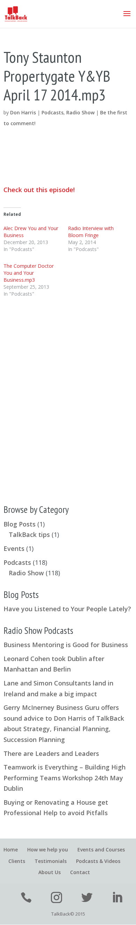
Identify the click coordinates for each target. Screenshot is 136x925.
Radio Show (80, 112)
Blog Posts (19, 524)
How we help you (47, 849)
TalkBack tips (29, 534)
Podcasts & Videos (98, 861)
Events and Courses (101, 849)
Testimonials (51, 861)
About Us (49, 872)
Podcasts (52, 112)
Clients (16, 861)
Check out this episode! (39, 189)
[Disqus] (68, 396)
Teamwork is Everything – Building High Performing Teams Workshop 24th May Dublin (64, 778)
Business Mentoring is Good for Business (65, 644)
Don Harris (23, 112)
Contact (80, 872)
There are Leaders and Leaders (51, 753)
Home (10, 849)
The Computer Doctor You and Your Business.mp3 (28, 273)
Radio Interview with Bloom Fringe (91, 231)
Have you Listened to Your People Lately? (67, 609)
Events (13, 548)
